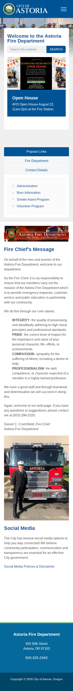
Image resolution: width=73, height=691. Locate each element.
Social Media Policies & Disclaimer (29, 566)
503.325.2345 (36, 658)
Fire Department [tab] (36, 161)
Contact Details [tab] (37, 170)
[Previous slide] (13, 80)
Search (56, 49)
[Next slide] (60, 80)
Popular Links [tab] (36, 151)
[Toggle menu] (63, 11)
